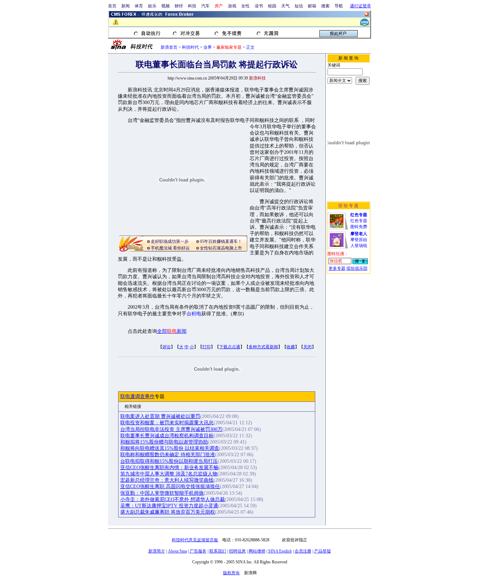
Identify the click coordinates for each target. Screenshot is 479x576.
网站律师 (257, 551)
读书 (259, 6)
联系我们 (217, 551)
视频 (165, 6)
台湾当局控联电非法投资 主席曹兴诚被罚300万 (171, 429)
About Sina (177, 551)
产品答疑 (322, 551)
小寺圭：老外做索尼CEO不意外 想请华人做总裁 (172, 499)
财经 (179, 6)
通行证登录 (360, 6)
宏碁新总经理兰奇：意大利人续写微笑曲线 (167, 480)
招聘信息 (237, 551)
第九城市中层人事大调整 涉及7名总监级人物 (168, 473)
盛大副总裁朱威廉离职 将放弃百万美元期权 (167, 512)
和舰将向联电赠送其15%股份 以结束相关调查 (169, 448)
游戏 (232, 6)
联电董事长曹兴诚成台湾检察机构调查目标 (167, 435)
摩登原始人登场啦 (358, 239)
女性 (245, 6)
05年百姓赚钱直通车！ (221, 241)
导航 (339, 6)
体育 (139, 6)
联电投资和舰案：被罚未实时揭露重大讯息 (167, 422)
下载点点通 (229, 346)
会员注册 (303, 551)
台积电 (194, 313)
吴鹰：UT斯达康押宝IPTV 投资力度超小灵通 (169, 505)
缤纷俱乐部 (356, 268)
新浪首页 (169, 47)
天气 (285, 6)
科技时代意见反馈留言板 (195, 539)
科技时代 (190, 47)
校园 (272, 6)
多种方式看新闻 (263, 346)
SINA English (280, 551)
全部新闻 (172, 331)
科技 (192, 6)
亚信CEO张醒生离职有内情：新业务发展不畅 (169, 467)
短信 (299, 6)
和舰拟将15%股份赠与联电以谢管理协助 (164, 442)
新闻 (125, 6)
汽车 (205, 6)
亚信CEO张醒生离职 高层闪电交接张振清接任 (170, 486)
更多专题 (337, 268)
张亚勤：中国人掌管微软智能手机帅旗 (162, 493)
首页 (112, 6)
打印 (206, 346)
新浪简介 (156, 551)
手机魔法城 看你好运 (170, 248)
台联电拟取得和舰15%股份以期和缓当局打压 (169, 461)
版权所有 (231, 572)
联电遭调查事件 (137, 396)
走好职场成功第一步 (170, 241)
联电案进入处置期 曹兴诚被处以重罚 (160, 416)
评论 (166, 346)
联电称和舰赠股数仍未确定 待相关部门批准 (167, 454)
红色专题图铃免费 (358, 220)
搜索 (325, 6)
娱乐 (152, 6)
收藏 (290, 346)
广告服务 (198, 551)
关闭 (307, 346)
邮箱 (312, 6)
